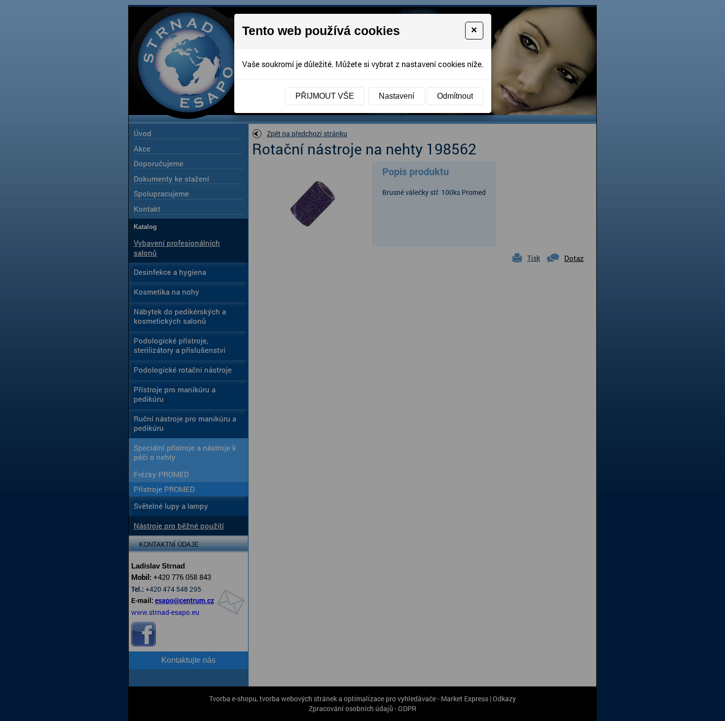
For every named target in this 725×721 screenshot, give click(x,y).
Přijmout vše (324, 96)
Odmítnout (455, 96)
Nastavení (396, 96)
